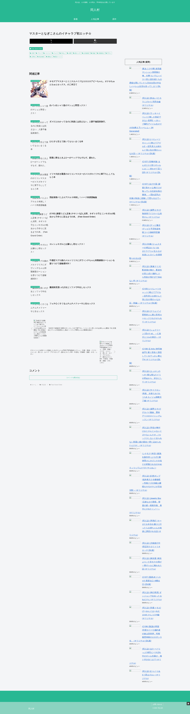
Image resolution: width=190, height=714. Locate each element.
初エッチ (77, 53)
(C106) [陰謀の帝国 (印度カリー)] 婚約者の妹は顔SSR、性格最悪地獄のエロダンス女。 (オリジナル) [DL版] (145, 633)
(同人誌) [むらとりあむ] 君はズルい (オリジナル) (151, 675)
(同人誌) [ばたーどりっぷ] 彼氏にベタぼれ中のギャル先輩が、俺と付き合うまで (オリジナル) (145, 655)
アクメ (40, 53)
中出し (63, 53)
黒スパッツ (58, 57)
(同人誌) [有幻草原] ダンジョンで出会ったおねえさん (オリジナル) (152, 596)
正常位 (34, 57)
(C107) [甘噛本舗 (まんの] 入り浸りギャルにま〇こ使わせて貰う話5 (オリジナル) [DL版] (145, 168)
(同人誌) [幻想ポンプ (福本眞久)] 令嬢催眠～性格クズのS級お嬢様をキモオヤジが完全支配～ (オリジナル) (145, 482)
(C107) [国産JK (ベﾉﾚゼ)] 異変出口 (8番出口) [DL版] (151, 580)
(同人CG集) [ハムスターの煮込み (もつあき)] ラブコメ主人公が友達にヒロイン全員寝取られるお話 (145, 251)
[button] (95, 41)
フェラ (56, 53)
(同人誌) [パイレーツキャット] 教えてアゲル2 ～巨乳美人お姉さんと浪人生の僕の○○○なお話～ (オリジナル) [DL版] (145, 146)
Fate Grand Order (37, 48)
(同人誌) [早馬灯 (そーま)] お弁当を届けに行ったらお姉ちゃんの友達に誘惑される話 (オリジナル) (145, 527)
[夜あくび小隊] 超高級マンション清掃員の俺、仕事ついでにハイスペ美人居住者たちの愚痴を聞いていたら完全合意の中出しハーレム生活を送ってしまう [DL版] (145, 79)
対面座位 (101, 53)
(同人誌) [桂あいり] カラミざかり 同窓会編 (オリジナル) (151, 101)
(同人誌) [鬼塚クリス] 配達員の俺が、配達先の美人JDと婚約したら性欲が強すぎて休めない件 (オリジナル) (145, 273)
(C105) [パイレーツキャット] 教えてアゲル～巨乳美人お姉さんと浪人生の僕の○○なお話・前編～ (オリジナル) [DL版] (145, 295)
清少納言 (41, 57)
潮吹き (50, 57)
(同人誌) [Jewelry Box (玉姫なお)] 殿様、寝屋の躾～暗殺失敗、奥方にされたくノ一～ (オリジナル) (145, 505)
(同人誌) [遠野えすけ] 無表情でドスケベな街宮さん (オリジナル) (152, 213)
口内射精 (86, 53)
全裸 (70, 53)
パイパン (47, 53)
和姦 (93, 53)
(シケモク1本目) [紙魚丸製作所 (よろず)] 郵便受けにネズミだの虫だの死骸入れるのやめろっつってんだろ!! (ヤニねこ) (145, 460)
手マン (109, 53)
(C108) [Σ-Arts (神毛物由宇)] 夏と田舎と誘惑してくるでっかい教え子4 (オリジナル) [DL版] (145, 355)
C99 (33, 53)
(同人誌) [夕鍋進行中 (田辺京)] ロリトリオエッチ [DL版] (151, 546)
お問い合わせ (157, 704)
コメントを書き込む (73, 377)
